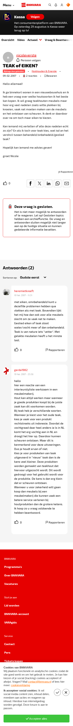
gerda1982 (21, 369)
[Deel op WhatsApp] (57, 183)
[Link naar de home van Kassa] (7, 17)
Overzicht (7, 39)
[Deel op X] (39, 183)
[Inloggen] (61, 5)
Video (21, 39)
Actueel (32, 39)
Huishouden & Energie (44, 71)
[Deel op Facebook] (30, 183)
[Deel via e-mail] (66, 183)
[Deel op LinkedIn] (48, 183)
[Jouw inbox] (55, 5)
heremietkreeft (24, 291)
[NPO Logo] (68, 5)
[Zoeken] (49, 5)
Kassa (19, 17)
